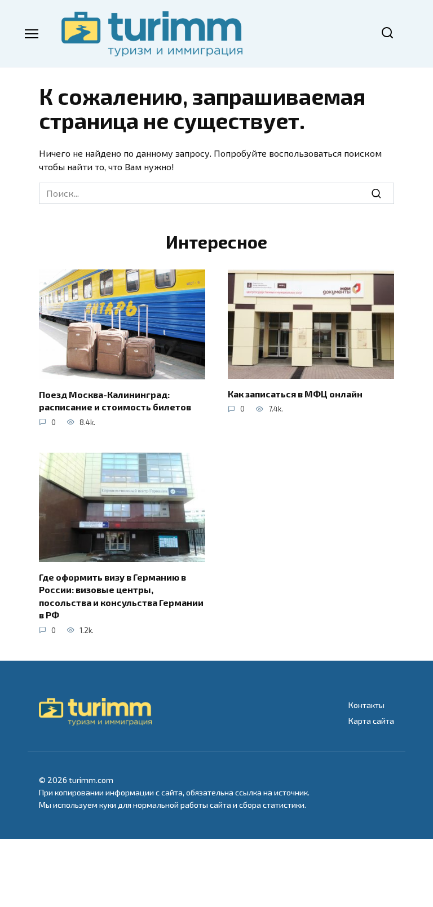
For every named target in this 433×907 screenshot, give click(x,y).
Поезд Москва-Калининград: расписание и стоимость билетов (115, 400)
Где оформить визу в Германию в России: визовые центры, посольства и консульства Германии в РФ (121, 596)
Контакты (366, 705)
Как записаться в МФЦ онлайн (295, 393)
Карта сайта (371, 720)
